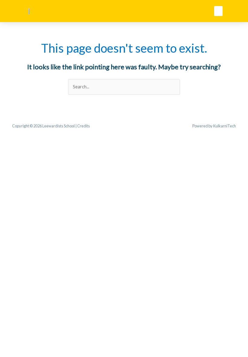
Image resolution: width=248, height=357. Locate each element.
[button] (218, 11)
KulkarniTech (224, 125)
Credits (83, 125)
